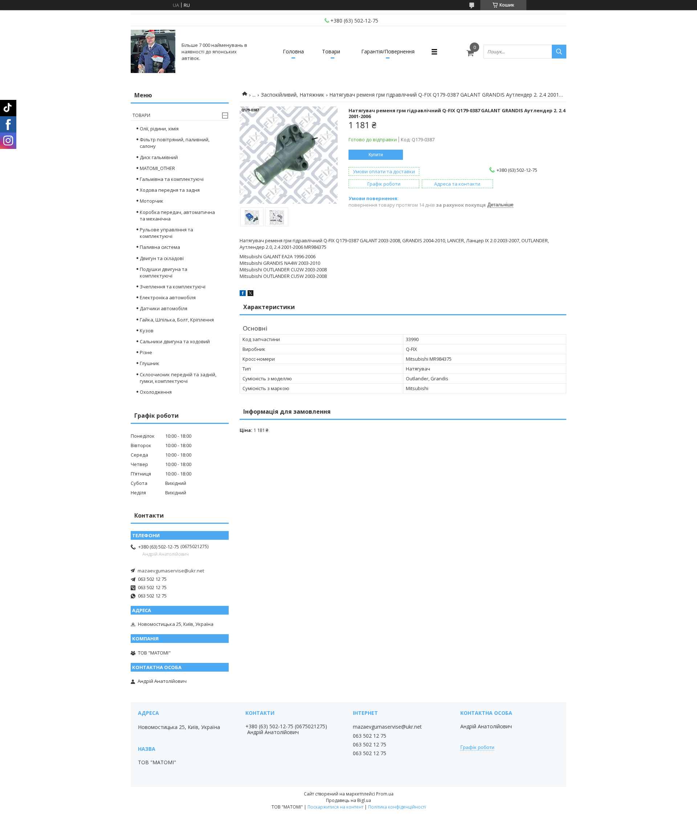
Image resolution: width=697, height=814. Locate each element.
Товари (331, 51)
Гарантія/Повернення (388, 51)
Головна (293, 51)
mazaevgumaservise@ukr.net (171, 571)
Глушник (149, 363)
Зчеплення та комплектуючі (172, 286)
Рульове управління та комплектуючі (166, 232)
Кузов (147, 330)
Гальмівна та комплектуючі (172, 179)
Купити (375, 154)
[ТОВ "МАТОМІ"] (153, 51)
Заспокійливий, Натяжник (292, 94)
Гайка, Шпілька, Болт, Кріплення (177, 319)
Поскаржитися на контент (335, 807)
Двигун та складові (162, 258)
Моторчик (151, 201)
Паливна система (160, 247)
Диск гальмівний (159, 157)
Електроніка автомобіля (168, 297)
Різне (146, 352)
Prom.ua (385, 794)
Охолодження (156, 392)
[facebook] (243, 294)
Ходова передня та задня (170, 190)
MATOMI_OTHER (157, 168)
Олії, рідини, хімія (159, 128)
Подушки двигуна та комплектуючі (163, 272)
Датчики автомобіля (163, 308)
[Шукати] (559, 51)
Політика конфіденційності (397, 807)
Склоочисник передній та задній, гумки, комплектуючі (178, 377)
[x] (250, 294)
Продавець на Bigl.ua (348, 800)
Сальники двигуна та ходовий (175, 341)
